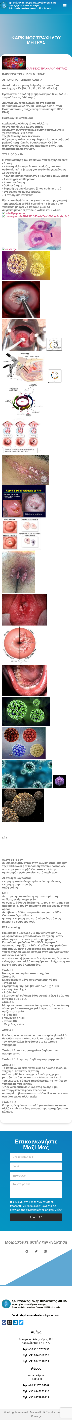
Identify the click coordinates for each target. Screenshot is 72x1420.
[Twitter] (21, 1322)
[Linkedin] (15, 1322)
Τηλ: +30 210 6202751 (36, 1349)
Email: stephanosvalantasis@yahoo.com (36, 1315)
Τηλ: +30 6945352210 (36, 1355)
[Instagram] (9, 1322)
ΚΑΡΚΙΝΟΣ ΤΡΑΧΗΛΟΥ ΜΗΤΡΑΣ (46, 68)
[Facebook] (4, 1322)
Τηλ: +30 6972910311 (36, 1361)
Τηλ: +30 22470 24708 (36, 1385)
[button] (65, 5)
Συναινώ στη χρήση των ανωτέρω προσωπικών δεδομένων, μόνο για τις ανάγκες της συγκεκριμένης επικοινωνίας (36, 1205)
